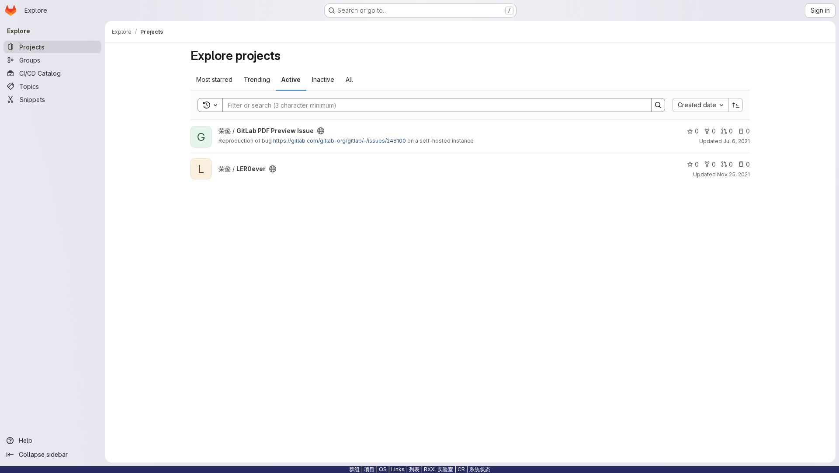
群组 (354, 469)
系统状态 (479, 469)
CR (461, 469)
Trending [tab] (257, 79)
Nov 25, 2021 (733, 174)
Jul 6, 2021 (736, 141)
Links (398, 469)
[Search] (658, 105)
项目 (369, 469)
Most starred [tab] (214, 79)
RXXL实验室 (438, 469)
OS (383, 469)
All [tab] (349, 79)
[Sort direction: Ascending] (736, 105)
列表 (414, 469)
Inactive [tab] (323, 79)
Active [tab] (291, 79)
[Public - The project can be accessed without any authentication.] (320, 130)
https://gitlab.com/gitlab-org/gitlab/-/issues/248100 (339, 140)
